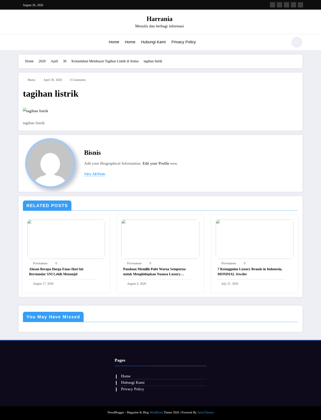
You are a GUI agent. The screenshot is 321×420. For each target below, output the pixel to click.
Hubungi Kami (153, 42)
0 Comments (78, 80)
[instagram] (293, 4)
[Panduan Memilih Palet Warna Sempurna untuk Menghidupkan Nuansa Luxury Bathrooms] (160, 238)
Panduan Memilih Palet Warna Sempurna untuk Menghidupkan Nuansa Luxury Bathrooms (154, 272)
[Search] (282, 42)
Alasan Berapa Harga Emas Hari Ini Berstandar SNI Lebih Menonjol (56, 271)
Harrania (160, 18)
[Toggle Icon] (22, 42)
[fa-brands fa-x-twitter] (279, 4)
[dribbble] (286, 4)
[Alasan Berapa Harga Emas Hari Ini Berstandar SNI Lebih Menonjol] (66, 238)
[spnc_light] (296, 42)
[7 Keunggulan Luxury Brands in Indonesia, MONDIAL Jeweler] (254, 238)
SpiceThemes (205, 412)
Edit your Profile (156, 163)
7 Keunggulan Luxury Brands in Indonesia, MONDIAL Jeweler (249, 271)
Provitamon (40, 263)
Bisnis (31, 80)
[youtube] (300, 4)
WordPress (156, 412)
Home (114, 42)
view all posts (94, 174)
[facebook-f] (272, 4)
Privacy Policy (183, 42)
